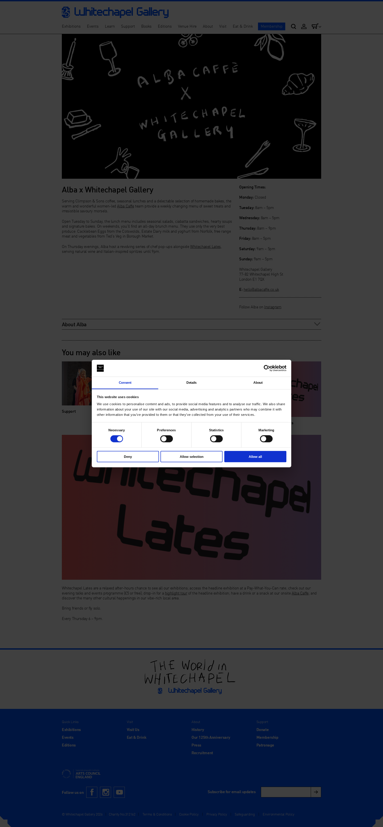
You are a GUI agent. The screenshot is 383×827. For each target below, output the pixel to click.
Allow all (255, 456)
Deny (128, 456)
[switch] (166, 438)
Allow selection (191, 456)
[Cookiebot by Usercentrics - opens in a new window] (267, 368)
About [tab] (257, 382)
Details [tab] (191, 382)
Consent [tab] (125, 382)
